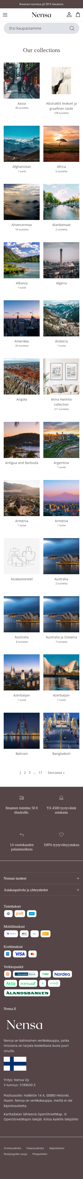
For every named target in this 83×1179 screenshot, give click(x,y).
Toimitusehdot (12, 1148)
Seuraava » (56, 772)
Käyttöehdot (56, 1148)
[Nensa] (41, 15)
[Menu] (5, 15)
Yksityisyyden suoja (15, 1154)
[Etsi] (72, 28)
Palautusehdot (35, 1148)
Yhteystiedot (39, 1154)
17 (40, 772)
